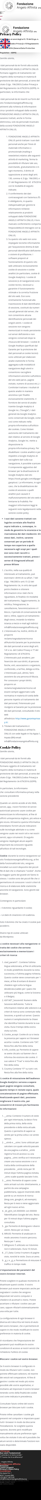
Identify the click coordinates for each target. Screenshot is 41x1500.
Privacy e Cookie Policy (9, 1469)
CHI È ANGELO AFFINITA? (2, 11)
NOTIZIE (1, 13)
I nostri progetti (7, 1467)
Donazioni (4, 1466)
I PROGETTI (1, 12)
